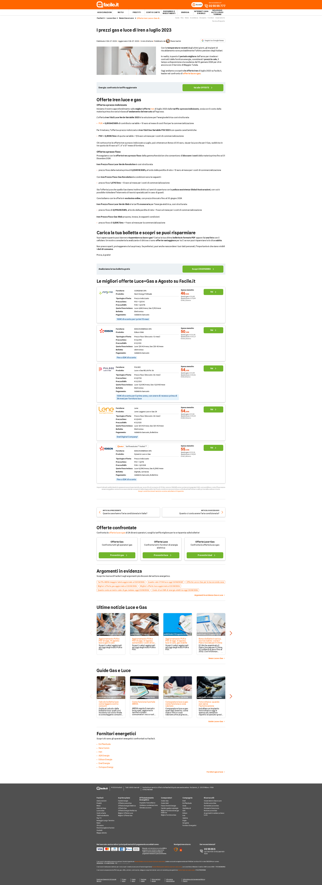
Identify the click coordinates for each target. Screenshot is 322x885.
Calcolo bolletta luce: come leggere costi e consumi (109, 704)
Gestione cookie (143, 880)
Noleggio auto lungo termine (217, 12)
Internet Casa (101, 808)
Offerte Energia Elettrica (127, 806)
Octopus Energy (106, 767)
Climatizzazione (145, 808)
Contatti (99, 830)
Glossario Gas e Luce (211, 808)
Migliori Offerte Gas (125, 815)
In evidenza (194, 18)
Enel (184, 801)
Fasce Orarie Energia (168, 806)
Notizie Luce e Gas (210, 811)
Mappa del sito (102, 833)
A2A (184, 811)
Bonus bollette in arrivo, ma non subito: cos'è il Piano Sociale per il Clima (210, 641)
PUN (101, 123)
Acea (184, 806)
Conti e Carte (153, 12)
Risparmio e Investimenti (169, 12)
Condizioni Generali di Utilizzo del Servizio (106, 880)
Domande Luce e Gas (211, 806)
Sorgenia (186, 823)
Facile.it (100, 18)
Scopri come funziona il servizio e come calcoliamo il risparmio (161, 491)
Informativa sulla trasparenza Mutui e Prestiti (194, 880)
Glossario (202, 18)
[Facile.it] (108, 7)
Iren (152, 109)
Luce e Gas (111, 18)
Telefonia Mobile (103, 815)
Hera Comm (104, 748)
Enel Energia (104, 763)
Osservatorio (220, 18)
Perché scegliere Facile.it (105, 828)
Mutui (121, 12)
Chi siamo (100, 825)
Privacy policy (124, 880)
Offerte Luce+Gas (205, 541)
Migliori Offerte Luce (125, 813)
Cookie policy (134, 880)
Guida (177, 18)
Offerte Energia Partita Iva (127, 811)
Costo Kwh (165, 803)
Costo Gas (164, 801)
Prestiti (137, 12)
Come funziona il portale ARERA (143, 703)
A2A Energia (104, 755)
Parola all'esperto (218, 21)
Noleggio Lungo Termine (105, 820)
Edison (185, 813)
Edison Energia (105, 759)
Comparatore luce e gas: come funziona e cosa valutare (176, 704)
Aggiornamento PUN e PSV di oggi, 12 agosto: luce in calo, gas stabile (176, 641)
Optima (185, 818)
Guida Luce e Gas (210, 803)
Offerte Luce (161, 541)
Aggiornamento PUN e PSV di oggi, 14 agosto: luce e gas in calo (109, 641)
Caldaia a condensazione (148, 805)
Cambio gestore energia (169, 808)
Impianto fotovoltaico (147, 803)
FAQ (182, 18)
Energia (185, 12)
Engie (185, 820)
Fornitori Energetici (189, 825)
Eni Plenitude (105, 744)
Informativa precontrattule (170, 880)
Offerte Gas (117, 541)
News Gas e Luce (126, 18)
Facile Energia (123, 801)
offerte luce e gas (117, 533)
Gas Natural (187, 808)
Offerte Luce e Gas (125, 803)
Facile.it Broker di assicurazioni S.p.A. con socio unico (150, 861)
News (187, 18)
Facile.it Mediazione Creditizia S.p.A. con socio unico (167, 867)
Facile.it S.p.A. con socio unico (186, 870)
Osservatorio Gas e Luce (213, 801)
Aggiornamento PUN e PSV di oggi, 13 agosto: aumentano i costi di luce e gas (144, 642)
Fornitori (211, 18)
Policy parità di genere (156, 880)
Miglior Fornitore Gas (168, 815)
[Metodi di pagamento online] (118, 849)
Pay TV (99, 818)
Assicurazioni (104, 12)
